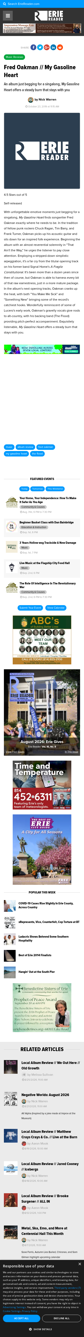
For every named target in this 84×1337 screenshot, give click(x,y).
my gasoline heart (16, 453)
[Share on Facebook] (33, 47)
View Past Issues (15, 752)
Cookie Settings (12, 1311)
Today (24, 489)
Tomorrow (37, 489)
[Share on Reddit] (60, 47)
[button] (42, 1329)
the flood (37, 453)
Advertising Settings (14, 1307)
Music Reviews (14, 57)
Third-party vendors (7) (68, 1287)
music (9, 447)
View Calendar (55, 608)
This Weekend (55, 489)
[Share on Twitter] (40, 47)
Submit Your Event (30, 608)
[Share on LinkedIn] (53, 47)
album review (25, 447)
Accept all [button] (21, 1318)
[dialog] (42, 1298)
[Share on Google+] (47, 47)
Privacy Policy (29, 1311)
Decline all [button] (62, 1318)
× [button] (79, 1264)
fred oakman (45, 447)
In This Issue (71, 752)
